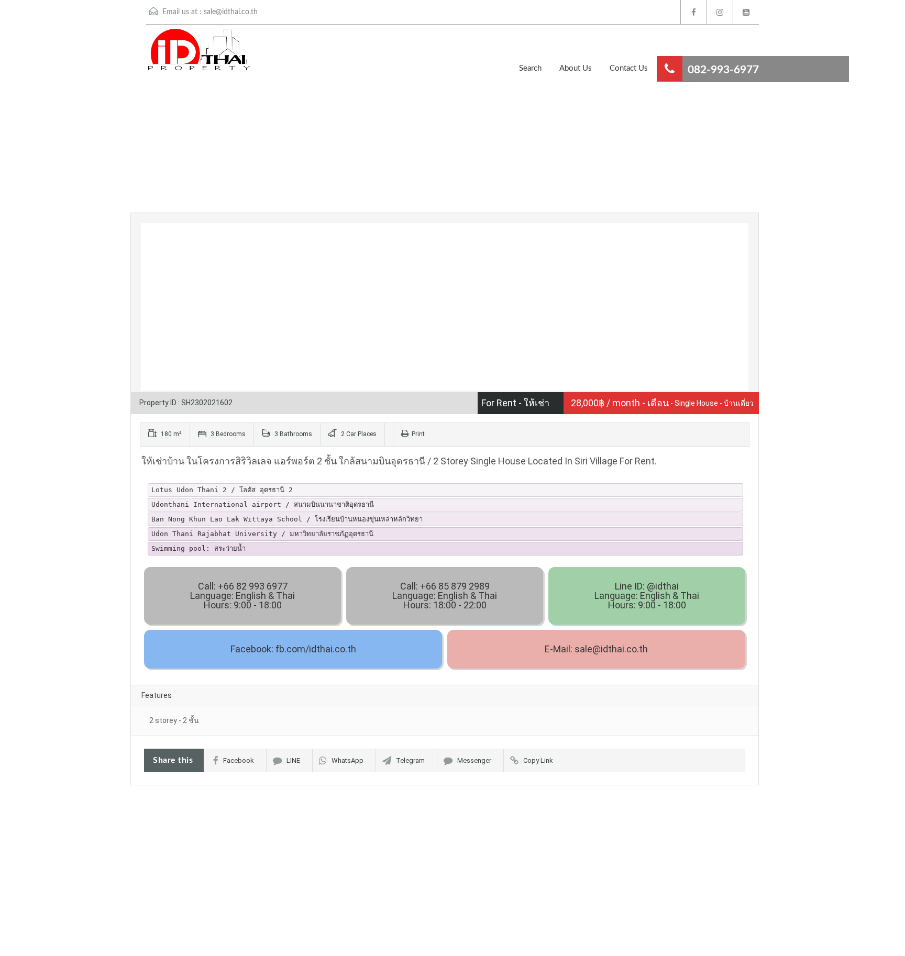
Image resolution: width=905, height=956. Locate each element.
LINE (293, 760)
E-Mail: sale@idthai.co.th (596, 648)
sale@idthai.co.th (231, 12)
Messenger (474, 760)
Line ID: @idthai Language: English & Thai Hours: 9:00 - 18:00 (646, 595)
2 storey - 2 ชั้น (174, 720)
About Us (575, 68)
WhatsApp (347, 760)
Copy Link (538, 760)
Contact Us (629, 68)
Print (418, 434)
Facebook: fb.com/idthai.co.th (293, 648)
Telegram (410, 760)
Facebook (238, 760)
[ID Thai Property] (182, 54)
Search (530, 68)
